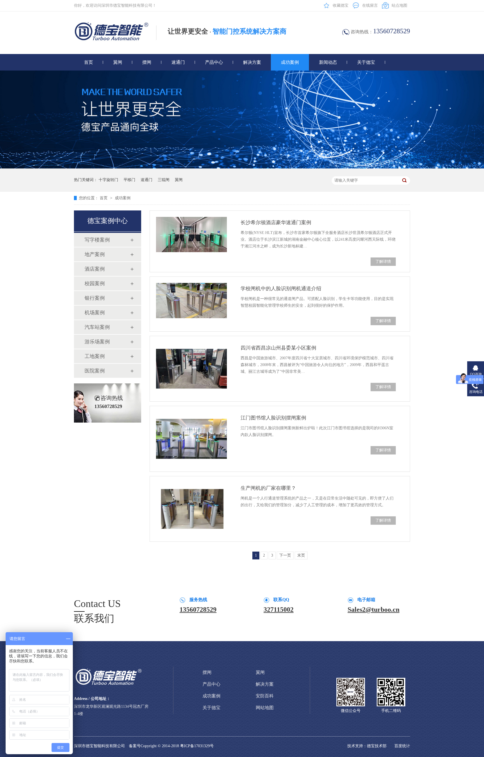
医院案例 (95, 371)
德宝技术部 (377, 746)
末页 (301, 555)
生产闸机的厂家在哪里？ (268, 488)
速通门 (178, 62)
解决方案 (252, 62)
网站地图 (265, 707)
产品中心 (214, 62)
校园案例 (95, 283)
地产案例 (95, 254)
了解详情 (383, 261)
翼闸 (117, 62)
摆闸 (146, 62)
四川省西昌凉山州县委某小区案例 (278, 348)
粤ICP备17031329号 (197, 746)
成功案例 (290, 62)
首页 (88, 62)
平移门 (129, 180)
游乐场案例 (97, 341)
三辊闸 (163, 180)
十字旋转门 (108, 180)
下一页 (285, 555)
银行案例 (95, 298)
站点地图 (399, 5)
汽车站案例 (97, 327)
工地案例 (95, 356)
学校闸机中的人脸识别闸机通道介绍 (281, 288)
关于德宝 (366, 62)
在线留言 (370, 5)
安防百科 (265, 695)
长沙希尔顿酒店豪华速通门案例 (276, 222)
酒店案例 (95, 269)
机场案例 (95, 312)
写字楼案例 (97, 240)
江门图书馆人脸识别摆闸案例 (273, 418)
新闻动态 (328, 62)
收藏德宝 (340, 5)
